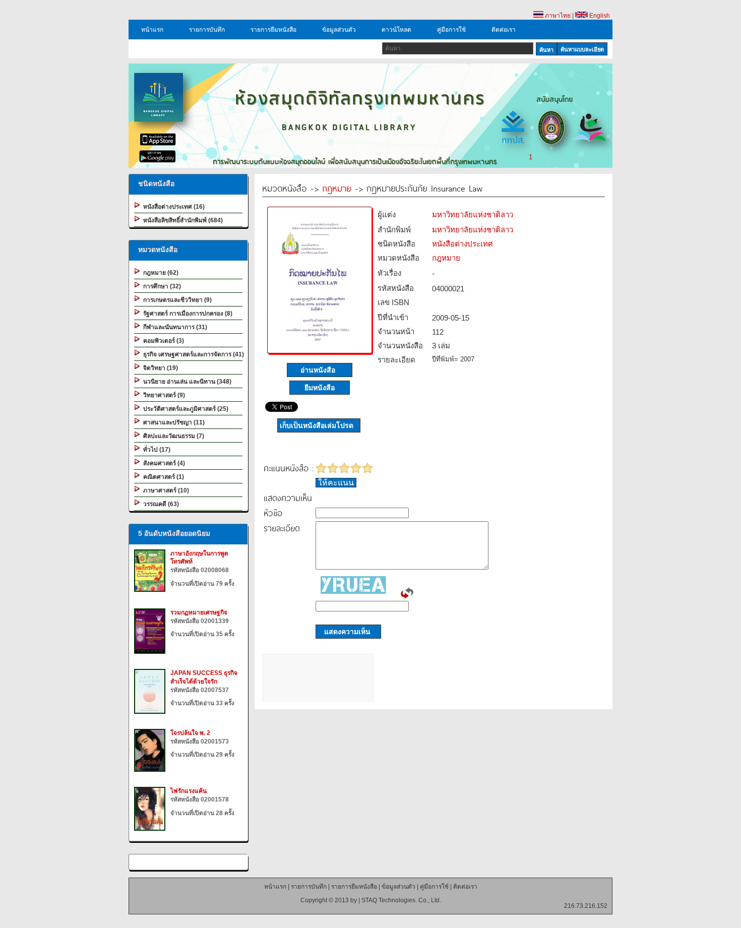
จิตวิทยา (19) (159, 368)
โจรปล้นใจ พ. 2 (190, 732)
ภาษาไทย (557, 15)
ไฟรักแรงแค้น (188, 790)
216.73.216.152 (585, 905)
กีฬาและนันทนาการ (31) (173, 327)
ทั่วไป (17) (155, 449)
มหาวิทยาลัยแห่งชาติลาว (472, 214)
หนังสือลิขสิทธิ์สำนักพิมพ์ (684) (181, 220)
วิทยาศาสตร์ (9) (162, 395)
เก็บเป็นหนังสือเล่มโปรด (316, 425)
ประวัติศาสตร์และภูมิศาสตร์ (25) (184, 408)
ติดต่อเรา (503, 29)
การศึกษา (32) (160, 286)
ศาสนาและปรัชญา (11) (172, 422)
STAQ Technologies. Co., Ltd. (401, 900)
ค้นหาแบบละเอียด (582, 49)
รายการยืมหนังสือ (273, 29)
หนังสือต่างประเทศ (462, 243)
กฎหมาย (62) (159, 272)
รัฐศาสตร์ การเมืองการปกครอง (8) (186, 313)
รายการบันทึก (207, 29)
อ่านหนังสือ (319, 370)
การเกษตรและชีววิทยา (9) (176, 299)
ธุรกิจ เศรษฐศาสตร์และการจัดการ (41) (192, 354)
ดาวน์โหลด (396, 29)
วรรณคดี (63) (159, 504)
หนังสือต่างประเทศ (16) (172, 206)
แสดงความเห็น (344, 632)
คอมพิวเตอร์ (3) (162, 340)
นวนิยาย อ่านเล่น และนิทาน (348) (185, 381)
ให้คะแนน (336, 482)
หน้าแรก (152, 29)
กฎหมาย (336, 188)
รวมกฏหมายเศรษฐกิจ (198, 612)
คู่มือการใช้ (451, 29)
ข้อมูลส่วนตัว (339, 29)
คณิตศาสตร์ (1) (162, 476)
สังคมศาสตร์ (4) (162, 463)
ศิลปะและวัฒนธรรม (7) (172, 436)
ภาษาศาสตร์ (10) (164, 490)
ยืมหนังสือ (319, 388)
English (599, 15)
